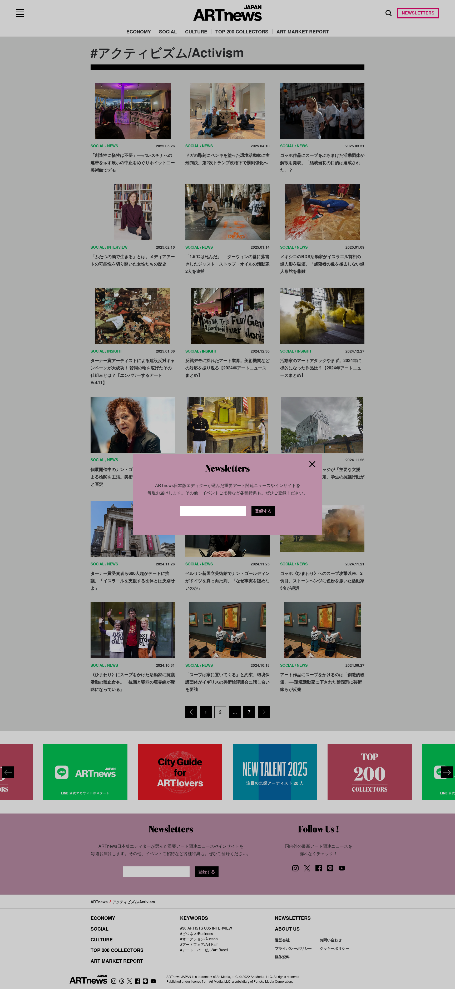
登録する (263, 511)
